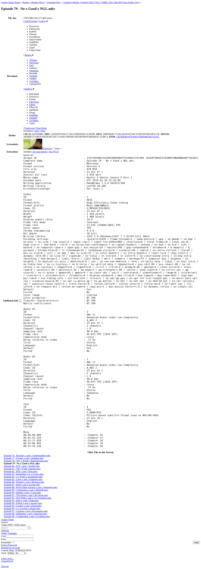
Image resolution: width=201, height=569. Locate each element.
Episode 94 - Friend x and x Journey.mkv (23, 503)
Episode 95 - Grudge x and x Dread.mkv (23, 506)
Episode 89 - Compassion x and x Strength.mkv (26, 490)
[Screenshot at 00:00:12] (32, 148)
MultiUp (28, 89)
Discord (5, 566)
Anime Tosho (7, 519)
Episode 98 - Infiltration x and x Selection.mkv (25, 514)
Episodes (12, 533)
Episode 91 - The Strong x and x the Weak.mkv (26, 495)
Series (4, 533)
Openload (33, 71)
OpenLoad (29, 128)
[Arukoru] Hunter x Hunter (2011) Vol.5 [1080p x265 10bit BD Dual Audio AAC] (101, 2)
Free (31, 65)
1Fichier (33, 60)
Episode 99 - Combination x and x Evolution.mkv (27, 516)
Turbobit (33, 76)
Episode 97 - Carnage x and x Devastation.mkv (26, 511)
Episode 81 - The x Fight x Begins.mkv (22, 469)
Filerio (32, 104)
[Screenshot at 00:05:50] (47, 148)
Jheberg (28, 55)
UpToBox (34, 81)
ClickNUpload (30, 21)
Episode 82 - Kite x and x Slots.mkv (21, 471)
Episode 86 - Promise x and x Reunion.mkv (24, 482)
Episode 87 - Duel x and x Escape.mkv (22, 484)
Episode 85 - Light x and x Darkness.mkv (23, 479)
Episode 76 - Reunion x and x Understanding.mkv (27, 455)
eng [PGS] (54, 151)
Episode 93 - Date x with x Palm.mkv (21, 500)
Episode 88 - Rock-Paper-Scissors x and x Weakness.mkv (31, 487)
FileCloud (34, 63)
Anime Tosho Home (10, 2)
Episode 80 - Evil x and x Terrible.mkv (22, 466)
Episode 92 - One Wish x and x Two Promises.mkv (28, 498)
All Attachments (39, 151)
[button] (54, 148)
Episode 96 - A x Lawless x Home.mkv (22, 508)
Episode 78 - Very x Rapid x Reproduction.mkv (26, 461)
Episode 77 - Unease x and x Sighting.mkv (24, 458)
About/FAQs (7, 561)
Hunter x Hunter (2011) (33, 2)
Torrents (5, 530)
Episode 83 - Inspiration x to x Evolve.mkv (24, 474)
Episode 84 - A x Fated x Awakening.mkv (23, 476)
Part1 (36, 131)
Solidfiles (33, 115)
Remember (6, 542)
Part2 (42, 131)
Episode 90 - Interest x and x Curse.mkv (22, 492)
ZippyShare (41, 128)
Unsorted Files (53, 2)
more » (58, 148)
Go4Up (42, 21)
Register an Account (10, 547)
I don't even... (7, 558)
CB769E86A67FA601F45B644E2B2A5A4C (137, 136)
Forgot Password (9, 545)
